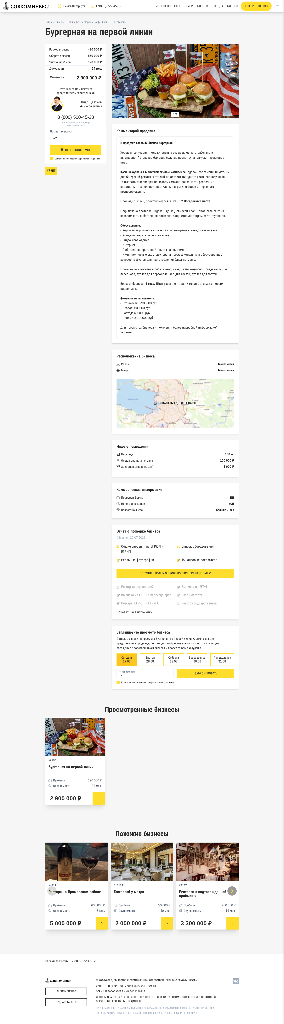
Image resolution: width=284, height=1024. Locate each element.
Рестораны (120, 22)
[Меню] (278, 6)
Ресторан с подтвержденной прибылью (202, 894)
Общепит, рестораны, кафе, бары (88, 22)
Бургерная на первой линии (71, 767)
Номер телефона (61, 131)
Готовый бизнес (54, 22)
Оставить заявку (256, 6)
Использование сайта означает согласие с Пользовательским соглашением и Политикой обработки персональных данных (156, 999)
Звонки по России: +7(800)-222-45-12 (70, 961)
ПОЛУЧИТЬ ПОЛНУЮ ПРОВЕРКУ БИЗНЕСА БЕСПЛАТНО (175, 573)
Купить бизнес (197, 6)
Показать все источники (134, 612)
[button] (232, 81)
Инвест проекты (168, 6)
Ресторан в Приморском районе (74, 892)
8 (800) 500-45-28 (75, 117)
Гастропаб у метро (129, 892)
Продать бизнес (226, 6)
